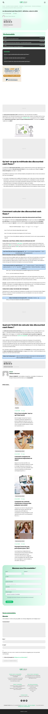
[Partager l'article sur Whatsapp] (9, 22)
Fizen (33, 691)
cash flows (19, 243)
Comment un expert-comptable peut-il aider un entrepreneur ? (17, 686)
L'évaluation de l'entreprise (36, 6)
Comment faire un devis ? (15, 681)
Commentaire (6, 621)
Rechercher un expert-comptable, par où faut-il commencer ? (17, 689)
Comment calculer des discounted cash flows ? (15, 58)
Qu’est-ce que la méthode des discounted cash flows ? (16, 54)
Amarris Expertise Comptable (32, 685)
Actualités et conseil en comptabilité (12, 6)
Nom (3, 639)
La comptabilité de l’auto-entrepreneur (32, 675)
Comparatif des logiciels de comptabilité (15, 676)
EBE (10, 245)
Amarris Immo (33, 690)
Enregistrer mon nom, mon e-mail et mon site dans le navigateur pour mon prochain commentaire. (21, 653)
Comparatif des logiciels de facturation (15, 678)
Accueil (3, 6)
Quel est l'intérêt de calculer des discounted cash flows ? (17, 61)
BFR (17, 246)
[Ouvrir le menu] (45, 2)
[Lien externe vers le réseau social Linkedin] (21, 701)
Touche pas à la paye (33, 688)
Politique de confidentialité (20, 657)
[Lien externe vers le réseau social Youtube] (26, 701)
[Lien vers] (11, 84)
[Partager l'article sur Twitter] (6, 22)
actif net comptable (22, 335)
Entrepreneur (21, 6)
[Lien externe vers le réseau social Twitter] (24, 701)
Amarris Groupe (33, 687)
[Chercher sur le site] (3, 2)
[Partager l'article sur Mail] (11, 22)
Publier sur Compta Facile (24, 696)
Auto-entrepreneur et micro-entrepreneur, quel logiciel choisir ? (33, 677)
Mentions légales (31, 705)
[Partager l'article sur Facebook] (4, 22)
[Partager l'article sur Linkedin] (7, 22)
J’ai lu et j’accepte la (16, 657)
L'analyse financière (27, 6)
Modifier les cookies (23, 711)
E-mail (4, 645)
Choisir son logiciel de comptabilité (15, 679)
